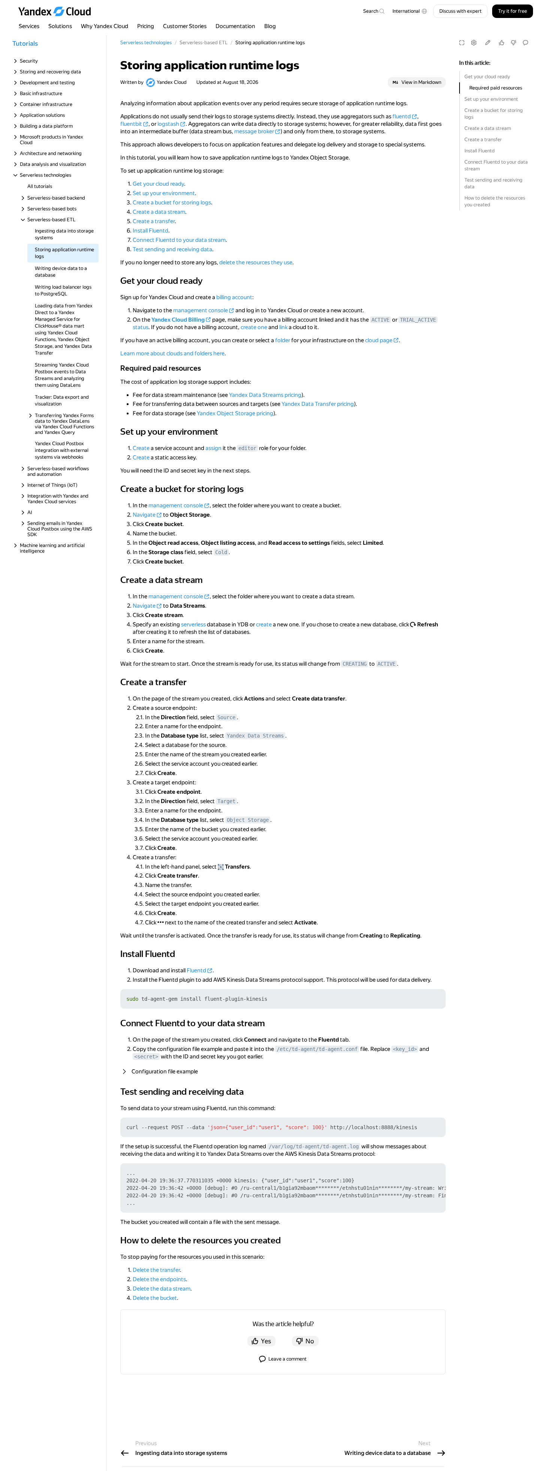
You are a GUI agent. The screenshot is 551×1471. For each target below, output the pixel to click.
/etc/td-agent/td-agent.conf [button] (317, 1049)
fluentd (401, 116)
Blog (270, 26)
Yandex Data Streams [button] (255, 736)
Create (141, 448)
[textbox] (373, 11)
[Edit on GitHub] (487, 42)
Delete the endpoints (159, 1279)
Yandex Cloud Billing (178, 319)
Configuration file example (165, 1071)
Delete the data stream (161, 1288)
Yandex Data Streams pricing (265, 395)
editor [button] (247, 448)
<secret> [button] (146, 1057)
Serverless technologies (146, 42)
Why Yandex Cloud (104, 26)
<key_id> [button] (405, 1049)
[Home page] (58, 11)
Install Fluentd (479, 151)
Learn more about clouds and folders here (172, 353)
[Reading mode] (462, 42)
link (283, 327)
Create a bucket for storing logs (493, 113)
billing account (234, 297)
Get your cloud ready (487, 76)
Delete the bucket (155, 1298)
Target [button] (226, 801)
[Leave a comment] (525, 42)
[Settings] (474, 42)
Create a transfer (483, 139)
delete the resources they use (255, 262)
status (140, 327)
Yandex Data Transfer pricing (317, 404)
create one (254, 327)
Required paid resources (495, 88)
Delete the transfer (156, 1270)
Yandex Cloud (172, 82)
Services (29, 26)
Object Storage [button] (248, 820)
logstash (168, 124)
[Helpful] (501, 42)
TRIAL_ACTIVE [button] (418, 320)
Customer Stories (185, 26)
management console (200, 310)
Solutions (60, 26)
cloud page (378, 340)
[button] (409, 11)
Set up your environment (491, 99)
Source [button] (226, 717)
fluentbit (131, 124)
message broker (254, 131)
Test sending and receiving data (493, 183)
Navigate (144, 514)
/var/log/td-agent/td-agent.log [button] (314, 1146)
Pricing (145, 26)
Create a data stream (487, 128)
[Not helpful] (513, 42)
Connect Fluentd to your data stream (496, 165)
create (264, 624)
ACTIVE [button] (380, 320)
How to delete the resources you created (494, 201)
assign (213, 448)
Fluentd (196, 970)
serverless (193, 624)
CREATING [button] (355, 664)
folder (282, 340)
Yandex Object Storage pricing (235, 413)
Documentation (235, 26)
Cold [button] (221, 552)
